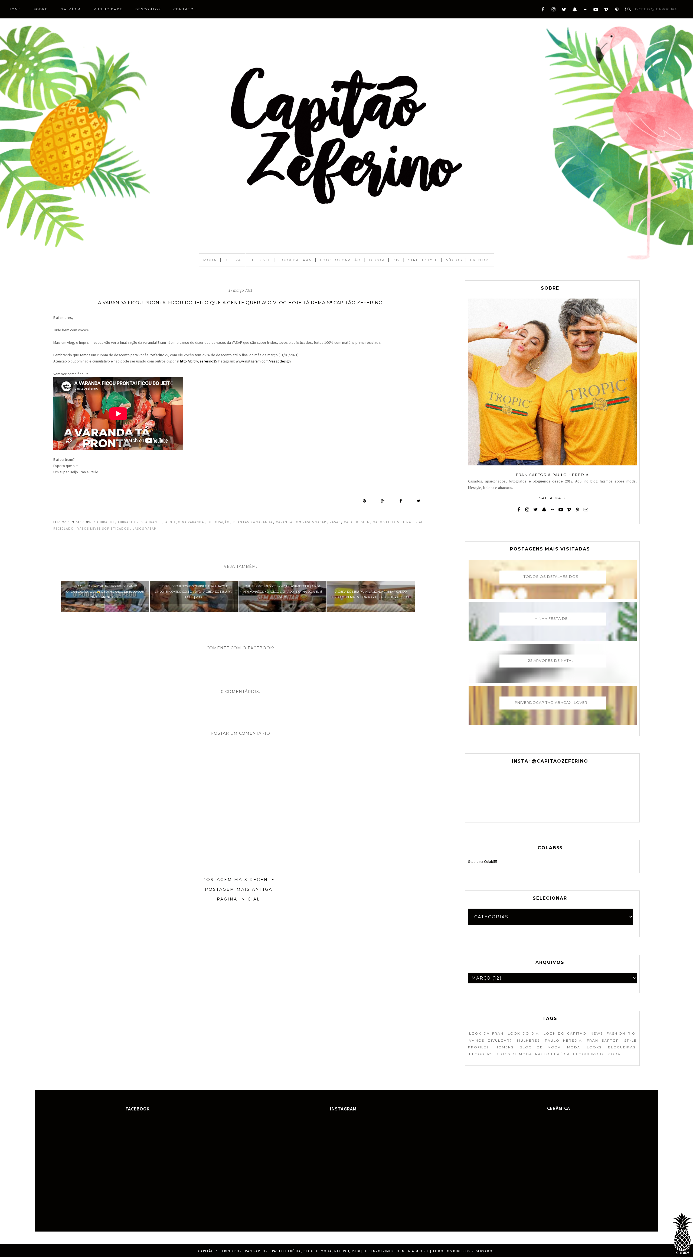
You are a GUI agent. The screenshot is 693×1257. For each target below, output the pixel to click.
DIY (396, 260)
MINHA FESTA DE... (552, 618)
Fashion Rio (621, 1033)
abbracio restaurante (140, 522)
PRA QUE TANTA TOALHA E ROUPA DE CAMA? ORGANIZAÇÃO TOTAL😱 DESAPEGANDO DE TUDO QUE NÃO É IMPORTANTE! (105, 592)
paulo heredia (563, 1040)
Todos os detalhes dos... (553, 576)
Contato (184, 9)
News (597, 1033)
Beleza (233, 260)
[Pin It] (364, 501)
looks (594, 1047)
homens (504, 1047)
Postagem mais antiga (238, 889)
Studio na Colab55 (482, 861)
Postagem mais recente (238, 879)
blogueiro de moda (597, 1054)
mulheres (528, 1040)
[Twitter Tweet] (418, 501)
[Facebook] (543, 10)
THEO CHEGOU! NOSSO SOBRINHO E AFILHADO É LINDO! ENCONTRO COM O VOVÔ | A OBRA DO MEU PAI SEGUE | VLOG (193, 592)
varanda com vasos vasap (301, 522)
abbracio (105, 522)
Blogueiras (622, 1047)
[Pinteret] (617, 10)
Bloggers (481, 1054)
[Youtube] (596, 10)
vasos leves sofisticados (103, 528)
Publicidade (108, 9)
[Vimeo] (606, 10)
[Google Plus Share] (382, 501)
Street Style (423, 260)
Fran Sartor (603, 1040)
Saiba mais (552, 498)
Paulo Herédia (552, 1054)
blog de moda (540, 1047)
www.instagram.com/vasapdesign (263, 361)
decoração (219, 522)
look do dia (523, 1033)
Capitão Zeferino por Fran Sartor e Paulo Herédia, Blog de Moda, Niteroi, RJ (277, 1251)
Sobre (41, 9)
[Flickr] (585, 10)
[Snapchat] (574, 10)
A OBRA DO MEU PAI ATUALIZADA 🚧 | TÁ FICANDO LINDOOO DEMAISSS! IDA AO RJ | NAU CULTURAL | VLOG (371, 594)
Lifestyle (260, 260)
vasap (335, 522)
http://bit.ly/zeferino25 (198, 361)
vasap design (357, 522)
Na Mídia (71, 9)
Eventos (480, 260)
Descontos (148, 9)
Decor (377, 260)
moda (573, 1047)
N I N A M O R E (415, 1251)
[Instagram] (553, 10)
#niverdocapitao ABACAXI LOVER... (553, 702)
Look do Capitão (340, 260)
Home (15, 9)
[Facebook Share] (401, 501)
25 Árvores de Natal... (552, 660)
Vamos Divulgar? (490, 1040)
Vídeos (454, 260)
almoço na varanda (184, 522)
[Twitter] (564, 10)
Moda (210, 260)
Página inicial (238, 899)
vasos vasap (144, 528)
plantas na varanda (253, 522)
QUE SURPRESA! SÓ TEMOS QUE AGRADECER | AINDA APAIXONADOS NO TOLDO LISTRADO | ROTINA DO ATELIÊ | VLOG (282, 592)
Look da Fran (295, 260)
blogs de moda (514, 1054)
